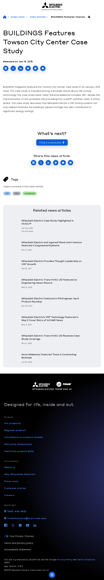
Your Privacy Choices (21, 536)
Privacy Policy (64, 559)
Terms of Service (86, 559)
